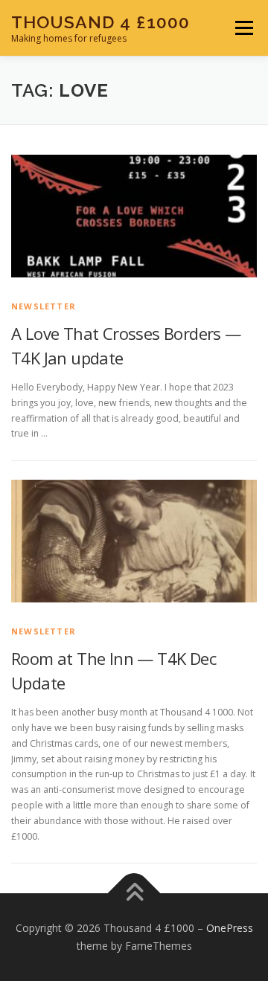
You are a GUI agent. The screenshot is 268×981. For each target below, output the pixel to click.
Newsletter (43, 306)
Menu (243, 28)
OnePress (229, 928)
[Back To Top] (134, 893)
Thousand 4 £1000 (100, 22)
